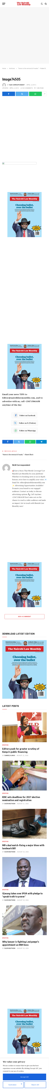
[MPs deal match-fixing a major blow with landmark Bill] (24, 824)
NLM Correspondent (17, 85)
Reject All (35, 1085)
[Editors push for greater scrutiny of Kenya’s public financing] (24, 727)
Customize (12, 1085)
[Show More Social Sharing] (44, 94)
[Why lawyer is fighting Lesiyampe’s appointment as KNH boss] (24, 920)
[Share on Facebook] (8, 94)
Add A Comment (24, 616)
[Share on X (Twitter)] (22, 94)
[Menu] (3, 3)
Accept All (24, 1077)
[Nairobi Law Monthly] (24, 3)
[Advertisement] (24, 35)
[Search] (45, 3)
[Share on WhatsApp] (35, 94)
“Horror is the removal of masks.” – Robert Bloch (17, 455)
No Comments (28, 88)
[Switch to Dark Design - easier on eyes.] (41, 4)
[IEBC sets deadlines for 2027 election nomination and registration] (24, 775)
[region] (24, 1074)
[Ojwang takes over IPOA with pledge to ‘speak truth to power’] (24, 872)
